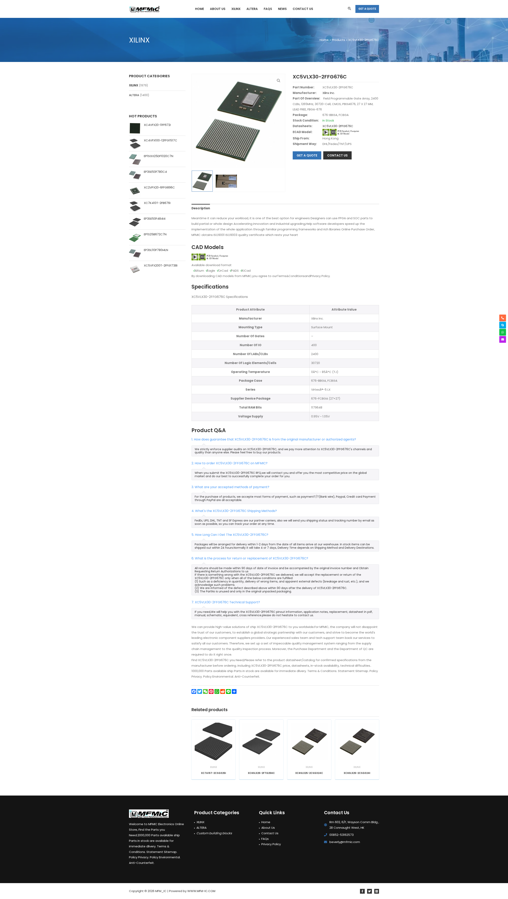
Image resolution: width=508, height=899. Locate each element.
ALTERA (134, 95)
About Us (268, 828)
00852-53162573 (341, 835)
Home (265, 822)
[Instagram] (376, 891)
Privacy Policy (271, 844)
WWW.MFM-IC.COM (201, 891)
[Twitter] (369, 891)
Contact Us (269, 833)
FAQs (265, 839)
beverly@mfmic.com (344, 842)
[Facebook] (362, 891)
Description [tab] (200, 208)
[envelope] (502, 339)
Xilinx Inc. (328, 93)
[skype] (502, 325)
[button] (278, 80)
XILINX (133, 85)
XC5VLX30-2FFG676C (337, 126)
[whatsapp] (502, 332)
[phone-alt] (502, 318)
